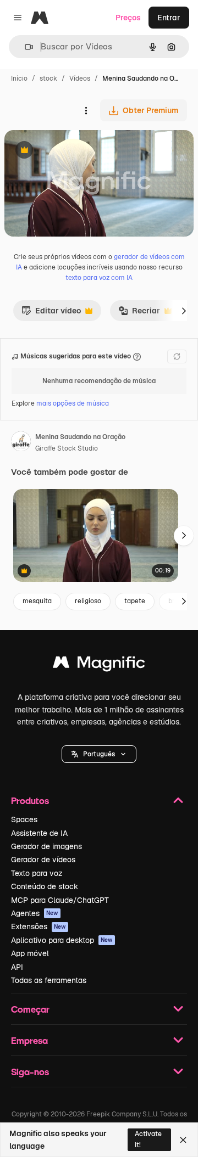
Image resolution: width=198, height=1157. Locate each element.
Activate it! (148, 1139)
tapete (134, 601)
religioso (88, 601)
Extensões (38, 926)
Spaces (24, 819)
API (17, 967)
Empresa (29, 1040)
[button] (99, 754)
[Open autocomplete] (24, 47)
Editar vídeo (51, 313)
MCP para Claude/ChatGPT (60, 900)
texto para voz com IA (99, 277)
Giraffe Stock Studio (66, 448)
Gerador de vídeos (43, 859)
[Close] (183, 1140)
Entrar (168, 18)
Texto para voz (37, 873)
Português (99, 754)
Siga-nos (30, 1071)
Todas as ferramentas (48, 980)
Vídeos (79, 78)
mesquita (37, 601)
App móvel (30, 953)
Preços (128, 18)
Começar (30, 1009)
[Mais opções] (86, 110)
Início (19, 78)
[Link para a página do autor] (21, 442)
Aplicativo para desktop (62, 940)
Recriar (139, 313)
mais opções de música (72, 403)
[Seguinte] (184, 310)
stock (48, 78)
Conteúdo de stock (44, 886)
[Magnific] (99, 664)
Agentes (34, 913)
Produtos (30, 800)
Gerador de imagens (46, 846)
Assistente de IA (39, 833)
